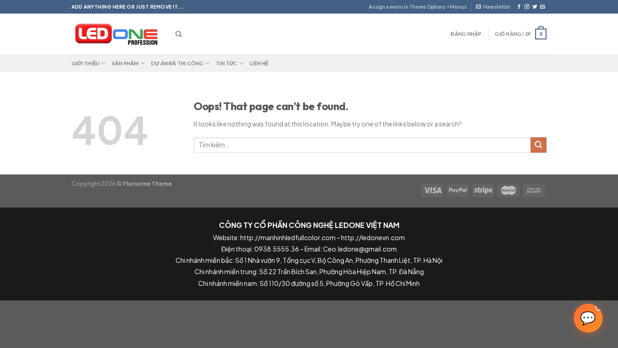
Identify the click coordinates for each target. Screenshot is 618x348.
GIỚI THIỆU (85, 63)
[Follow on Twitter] (534, 7)
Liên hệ (259, 63)
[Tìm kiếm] (178, 34)
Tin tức (227, 63)
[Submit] (539, 145)
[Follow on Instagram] (526, 7)
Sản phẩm (125, 63)
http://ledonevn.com (373, 237)
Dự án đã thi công (177, 63)
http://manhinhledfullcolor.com (288, 237)
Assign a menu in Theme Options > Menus (418, 7)
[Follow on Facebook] (519, 7)
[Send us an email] (542, 7)
